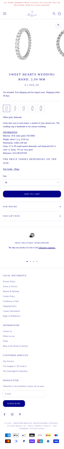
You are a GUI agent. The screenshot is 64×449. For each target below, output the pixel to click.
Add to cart (32, 194)
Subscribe (14, 403)
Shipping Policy (10, 306)
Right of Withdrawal (11, 316)
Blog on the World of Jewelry (15, 346)
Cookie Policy (9, 296)
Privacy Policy (9, 281)
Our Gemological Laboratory (15, 371)
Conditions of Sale (11, 301)
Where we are (9, 336)
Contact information (11, 311)
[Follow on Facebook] (4, 414)
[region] (32, 244)
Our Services (8, 361)
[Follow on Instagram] (12, 414)
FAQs (5, 341)
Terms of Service (10, 286)
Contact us (7, 331)
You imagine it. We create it (15, 366)
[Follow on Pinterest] (19, 414)
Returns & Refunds (11, 291)
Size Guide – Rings (11, 169)
